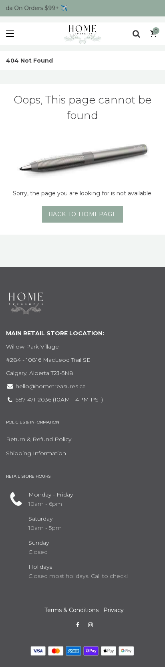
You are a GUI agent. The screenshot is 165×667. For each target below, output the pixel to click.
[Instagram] (91, 624)
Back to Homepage (82, 214)
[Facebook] (78, 624)
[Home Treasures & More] (82, 33)
